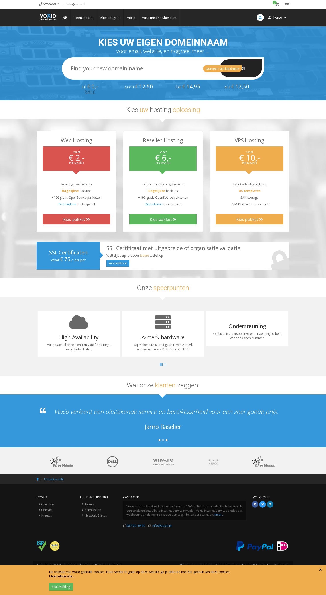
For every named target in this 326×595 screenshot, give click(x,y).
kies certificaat (118, 263)
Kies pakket (74, 219)
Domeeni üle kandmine (222, 68)
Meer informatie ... (62, 576)
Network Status (95, 515)
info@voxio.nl (162, 525)
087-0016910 (135, 525)
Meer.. (218, 515)
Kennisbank (92, 510)
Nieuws (46, 515)
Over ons (47, 504)
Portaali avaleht (54, 479)
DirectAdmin (67, 204)
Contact (46, 510)
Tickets (89, 504)
